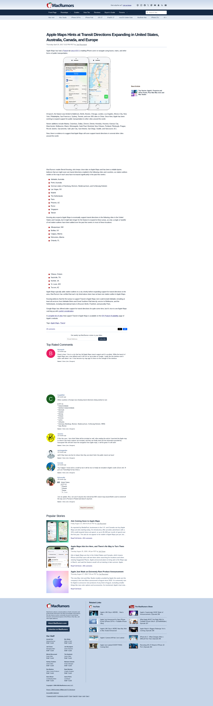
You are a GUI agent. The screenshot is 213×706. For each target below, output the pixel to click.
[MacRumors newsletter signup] (166, 5)
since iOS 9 (75, 51)
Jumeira (60, 434)
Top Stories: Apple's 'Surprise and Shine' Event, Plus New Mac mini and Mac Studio (151, 92)
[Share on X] (120, 329)
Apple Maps (55, 323)
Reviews (97, 12)
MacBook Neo (142, 17)
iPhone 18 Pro (76, 17)
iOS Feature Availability (110, 316)
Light (84, 696)
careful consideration (65, 311)
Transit (65, 51)
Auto (80, 696)
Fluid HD (75, 696)
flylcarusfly (61, 477)
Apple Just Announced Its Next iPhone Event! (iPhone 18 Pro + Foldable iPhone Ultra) (113, 621)
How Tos (87, 12)
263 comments (87, 538)
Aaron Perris (68, 676)
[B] (50, 357)
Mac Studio (63, 17)
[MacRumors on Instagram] (141, 5)
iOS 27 (100, 17)
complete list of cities (55, 316)
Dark (87, 696)
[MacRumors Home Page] (60, 5)
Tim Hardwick (68, 654)
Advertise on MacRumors (58, 629)
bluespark (60, 349)
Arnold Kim (49, 639)
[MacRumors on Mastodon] (151, 5)
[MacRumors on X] (148, 5)
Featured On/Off (51, 696)
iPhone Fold (89, 17)
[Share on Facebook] (125, 329)
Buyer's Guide (110, 12)
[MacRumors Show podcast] (138, 5)
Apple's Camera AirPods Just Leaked (112, 638)
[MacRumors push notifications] (158, 5)
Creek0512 (60, 395)
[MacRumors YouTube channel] (155, 5)
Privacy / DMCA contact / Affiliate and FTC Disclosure (60, 689)
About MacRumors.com (57, 623)
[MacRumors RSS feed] (162, 5)
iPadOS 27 (110, 17)
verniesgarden (62, 450)
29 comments (50, 329)
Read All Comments (86, 508)
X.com (52, 642)
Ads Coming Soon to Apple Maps (85, 521)
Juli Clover (102, 551)
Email (47, 642)
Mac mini (51, 17)
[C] (50, 403)
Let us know (127, 5)
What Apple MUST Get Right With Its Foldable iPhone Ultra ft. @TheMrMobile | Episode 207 (153, 621)
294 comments (87, 566)
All (165, 17)
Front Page (52, 12)
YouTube (96, 607)
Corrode (60, 463)
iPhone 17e (155, 17)
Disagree (72, 361)
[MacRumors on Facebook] (145, 5)
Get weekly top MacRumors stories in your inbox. (87, 335)
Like (67, 361)
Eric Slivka (67, 639)
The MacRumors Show (144, 607)
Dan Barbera (50, 669)
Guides (76, 12)
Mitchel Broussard (51, 654)
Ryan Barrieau (68, 669)
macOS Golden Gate (126, 17)
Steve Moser (49, 676)
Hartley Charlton (51, 661)
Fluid (70, 696)
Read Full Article (76, 538)
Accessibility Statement (52, 693)
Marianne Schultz (69, 661)
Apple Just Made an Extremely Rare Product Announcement (97, 572)
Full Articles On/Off (63, 696)
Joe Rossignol (81, 45)
